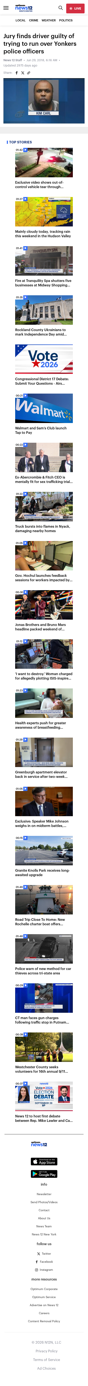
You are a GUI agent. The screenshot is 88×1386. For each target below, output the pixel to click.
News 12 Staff (12, 60)
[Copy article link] (28, 73)
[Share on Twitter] (22, 73)
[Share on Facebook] (16, 73)
